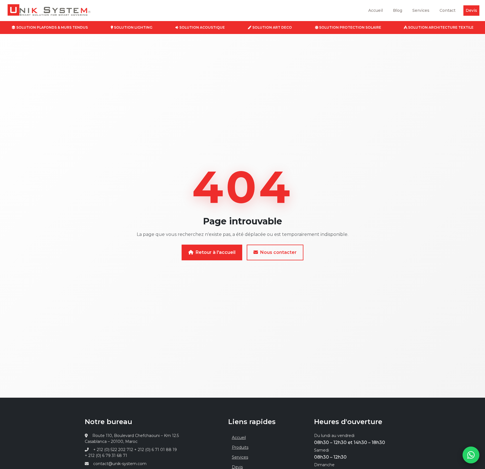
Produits (240, 447)
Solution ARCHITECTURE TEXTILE (440, 27)
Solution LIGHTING (132, 27)
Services (420, 10)
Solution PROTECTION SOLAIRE (349, 27)
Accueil (375, 10)
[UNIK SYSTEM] (46, 11)
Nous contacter (278, 252)
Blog (397, 10)
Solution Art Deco (271, 27)
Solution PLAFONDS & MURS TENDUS (51, 27)
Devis (471, 10)
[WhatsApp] (471, 455)
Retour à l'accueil (215, 252)
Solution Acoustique (202, 27)
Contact (448, 10)
